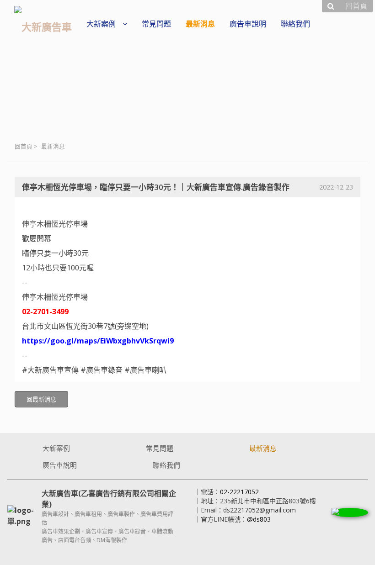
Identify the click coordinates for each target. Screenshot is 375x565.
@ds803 (259, 519)
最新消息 (53, 146)
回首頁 (23, 146)
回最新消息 (41, 399)
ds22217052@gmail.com (259, 510)
